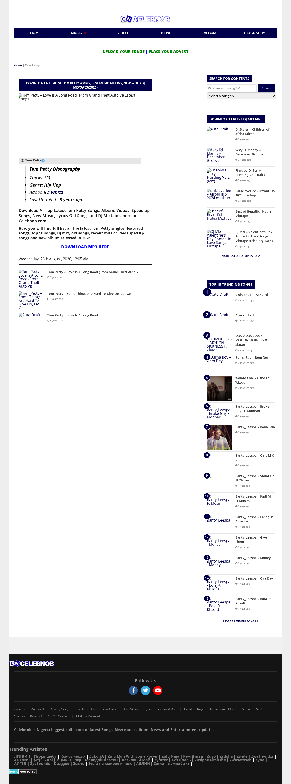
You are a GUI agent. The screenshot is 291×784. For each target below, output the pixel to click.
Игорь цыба (45, 756)
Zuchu (79, 763)
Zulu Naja (170, 756)
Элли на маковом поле (110, 763)
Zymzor (161, 759)
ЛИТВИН (22, 756)
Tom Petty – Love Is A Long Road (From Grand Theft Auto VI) (93, 272)
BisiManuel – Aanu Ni (251, 295)
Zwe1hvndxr (262, 756)
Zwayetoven (241, 759)
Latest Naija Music (85, 709)
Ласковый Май (136, 759)
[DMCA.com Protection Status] (145, 771)
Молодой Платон (101, 759)
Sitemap (19, 716)
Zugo (211, 756)
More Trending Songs (240, 621)
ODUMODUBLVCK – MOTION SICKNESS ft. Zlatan (251, 340)
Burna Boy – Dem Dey (252, 357)
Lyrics (148, 709)
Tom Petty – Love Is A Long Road (72, 315)
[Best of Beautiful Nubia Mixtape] (219, 217)
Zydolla (226, 756)
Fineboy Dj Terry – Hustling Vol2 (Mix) (250, 172)
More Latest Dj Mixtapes (240, 256)
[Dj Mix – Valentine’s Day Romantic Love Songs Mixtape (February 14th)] (219, 239)
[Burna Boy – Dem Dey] (219, 363)
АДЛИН (143, 763)
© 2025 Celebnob (59, 716)
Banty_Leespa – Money (253, 558)
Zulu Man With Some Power (133, 756)
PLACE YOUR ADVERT (168, 51)
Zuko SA (96, 756)
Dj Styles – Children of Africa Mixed (252, 131)
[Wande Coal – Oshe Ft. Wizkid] (219, 388)
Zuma (159, 763)
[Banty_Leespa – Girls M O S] (219, 461)
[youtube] (157, 690)
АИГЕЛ (20, 763)
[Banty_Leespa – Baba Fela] (219, 437)
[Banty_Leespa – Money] (219, 564)
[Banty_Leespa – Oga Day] (219, 584)
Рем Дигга (193, 756)
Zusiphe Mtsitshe (210, 759)
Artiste (245, 709)
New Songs (110, 709)
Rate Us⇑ (36, 716)
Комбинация (72, 756)
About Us (20, 709)
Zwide (242, 756)
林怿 (37, 759)
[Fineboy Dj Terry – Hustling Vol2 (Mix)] (219, 176)
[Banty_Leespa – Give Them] (219, 543)
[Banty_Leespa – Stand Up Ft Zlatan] (219, 482)
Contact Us (38, 709)
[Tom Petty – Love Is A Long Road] (31, 321)
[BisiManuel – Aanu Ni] (219, 301)
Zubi (49, 759)
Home (18, 65)
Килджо (61, 763)
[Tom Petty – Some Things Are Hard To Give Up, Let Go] (31, 300)
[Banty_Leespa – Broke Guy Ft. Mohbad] (219, 412)
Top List (260, 709)
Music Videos (130, 709)
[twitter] (145, 690)
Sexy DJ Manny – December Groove (249, 152)
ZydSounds (40, 763)
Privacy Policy (59, 709)
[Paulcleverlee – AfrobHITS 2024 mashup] (219, 197)
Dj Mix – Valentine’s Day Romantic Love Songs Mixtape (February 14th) (254, 236)
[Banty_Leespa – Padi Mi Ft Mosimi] (219, 502)
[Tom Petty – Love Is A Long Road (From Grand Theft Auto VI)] (31, 279)
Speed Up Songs (194, 709)
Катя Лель (181, 759)
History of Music (168, 709)
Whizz (57, 192)
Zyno (260, 759)
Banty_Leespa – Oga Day (254, 578)
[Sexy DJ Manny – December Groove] (219, 156)
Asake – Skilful (246, 315)
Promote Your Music (223, 709)
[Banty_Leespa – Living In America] (219, 523)
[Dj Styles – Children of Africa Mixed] (219, 135)
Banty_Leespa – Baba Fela (255, 427)
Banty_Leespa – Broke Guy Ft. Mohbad (252, 408)
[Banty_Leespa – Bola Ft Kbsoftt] (219, 605)
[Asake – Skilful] (219, 321)
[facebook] (133, 690)
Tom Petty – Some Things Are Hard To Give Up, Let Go (89, 293)
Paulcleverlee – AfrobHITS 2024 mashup (255, 193)
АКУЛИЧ (22, 759)
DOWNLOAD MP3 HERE (85, 246)
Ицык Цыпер (69, 759)
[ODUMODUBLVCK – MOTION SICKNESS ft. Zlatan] (219, 342)
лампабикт (179, 763)
